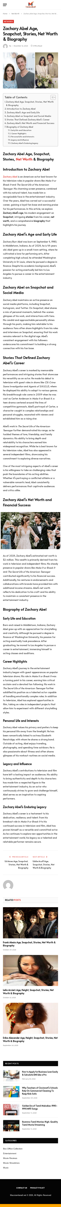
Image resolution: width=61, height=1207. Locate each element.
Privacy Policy (37, 1188)
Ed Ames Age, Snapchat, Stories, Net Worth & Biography (16, 864)
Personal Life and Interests (22, 136)
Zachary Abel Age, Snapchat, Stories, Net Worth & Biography (30, 103)
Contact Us (21, 1188)
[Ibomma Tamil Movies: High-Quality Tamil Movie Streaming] (11, 1125)
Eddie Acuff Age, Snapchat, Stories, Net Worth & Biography (43, 864)
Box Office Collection (13, 1148)
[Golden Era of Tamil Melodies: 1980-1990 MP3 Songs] (11, 1109)
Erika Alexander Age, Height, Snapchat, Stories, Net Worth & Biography (30, 1039)
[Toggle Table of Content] (51, 97)
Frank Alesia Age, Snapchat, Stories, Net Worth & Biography (29, 944)
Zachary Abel (10, 176)
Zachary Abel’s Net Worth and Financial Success (30, 123)
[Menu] (5, 4)
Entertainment (9, 1153)
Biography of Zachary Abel (20, 126)
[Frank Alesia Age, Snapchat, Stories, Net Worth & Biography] (30, 922)
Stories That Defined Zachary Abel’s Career (28, 119)
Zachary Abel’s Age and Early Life (23, 112)
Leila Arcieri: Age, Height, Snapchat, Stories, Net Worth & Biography (28, 991)
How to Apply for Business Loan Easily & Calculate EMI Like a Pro (40, 1073)
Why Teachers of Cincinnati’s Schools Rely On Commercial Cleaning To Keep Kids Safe (40, 1090)
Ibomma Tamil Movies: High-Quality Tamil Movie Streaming (40, 1123)
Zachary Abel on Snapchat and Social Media (29, 115)
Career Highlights (18, 133)
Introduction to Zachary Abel (21, 108)
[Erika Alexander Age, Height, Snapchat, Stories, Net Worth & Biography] (30, 1018)
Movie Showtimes (11, 1163)
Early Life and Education (21, 130)
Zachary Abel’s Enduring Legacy (24, 143)
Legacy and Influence (20, 139)
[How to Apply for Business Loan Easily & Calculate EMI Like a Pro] (11, 1075)
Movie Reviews (10, 1158)
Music (6, 1167)
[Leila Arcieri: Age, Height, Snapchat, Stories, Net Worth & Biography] (30, 970)
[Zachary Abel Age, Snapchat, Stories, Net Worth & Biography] (30, 70)
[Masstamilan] (30, 5)
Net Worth (8, 21)
